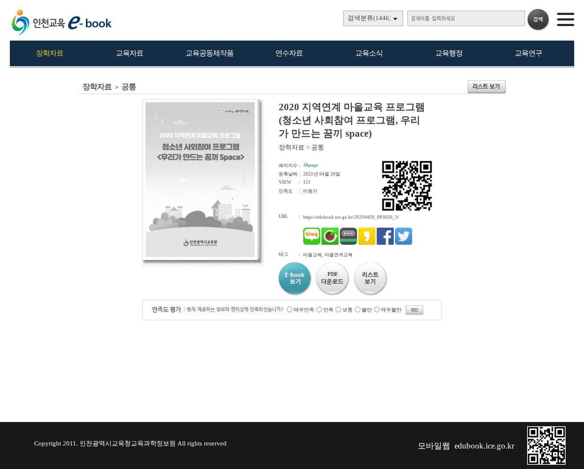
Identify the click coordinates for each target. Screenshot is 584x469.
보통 (347, 310)
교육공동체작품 (209, 53)
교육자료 (129, 53)
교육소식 (369, 53)
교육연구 (528, 53)
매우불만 (391, 310)
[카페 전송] (330, 243)
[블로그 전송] (311, 243)
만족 (328, 310)
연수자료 (289, 53)
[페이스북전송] (385, 243)
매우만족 (304, 310)
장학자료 (49, 53)
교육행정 (449, 53)
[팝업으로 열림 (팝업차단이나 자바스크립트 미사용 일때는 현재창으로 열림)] (200, 258)
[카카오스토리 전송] (366, 243)
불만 (367, 310)
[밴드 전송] (348, 243)
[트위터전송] (403, 243)
